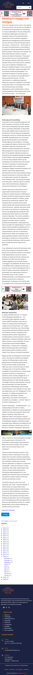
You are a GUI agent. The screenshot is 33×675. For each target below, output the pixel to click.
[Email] (2, 648)
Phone (6, 639)
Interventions (12, 510)
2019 (4, 541)
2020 (4, 539)
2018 (4, 543)
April (5, 570)
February (6, 573)
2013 (4, 552)
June (5, 568)
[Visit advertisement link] (16, 289)
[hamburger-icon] (23, 3)
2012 (4, 554)
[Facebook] (4, 607)
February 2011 (5, 510)
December (7, 558)
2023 (4, 533)
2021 (4, 537)
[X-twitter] (6, 607)
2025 (4, 530)
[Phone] (2, 640)
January (6, 575)
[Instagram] (9, 607)
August (6, 564)
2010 (4, 577)
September (7, 562)
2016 (4, 547)
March (6, 571)
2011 (4, 556)
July (5, 566)
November (7, 560)
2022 (4, 535)
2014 (4, 551)
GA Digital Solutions (21, 673)
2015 (4, 549)
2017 (4, 545)
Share (6, 514)
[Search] (29, 7)
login (6, 521)
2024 (4, 532)
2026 (4, 528)
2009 (4, 579)
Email (6, 648)
